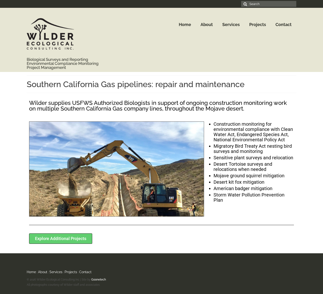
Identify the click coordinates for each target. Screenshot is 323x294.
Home (31, 272)
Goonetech (98, 279)
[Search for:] (268, 4)
